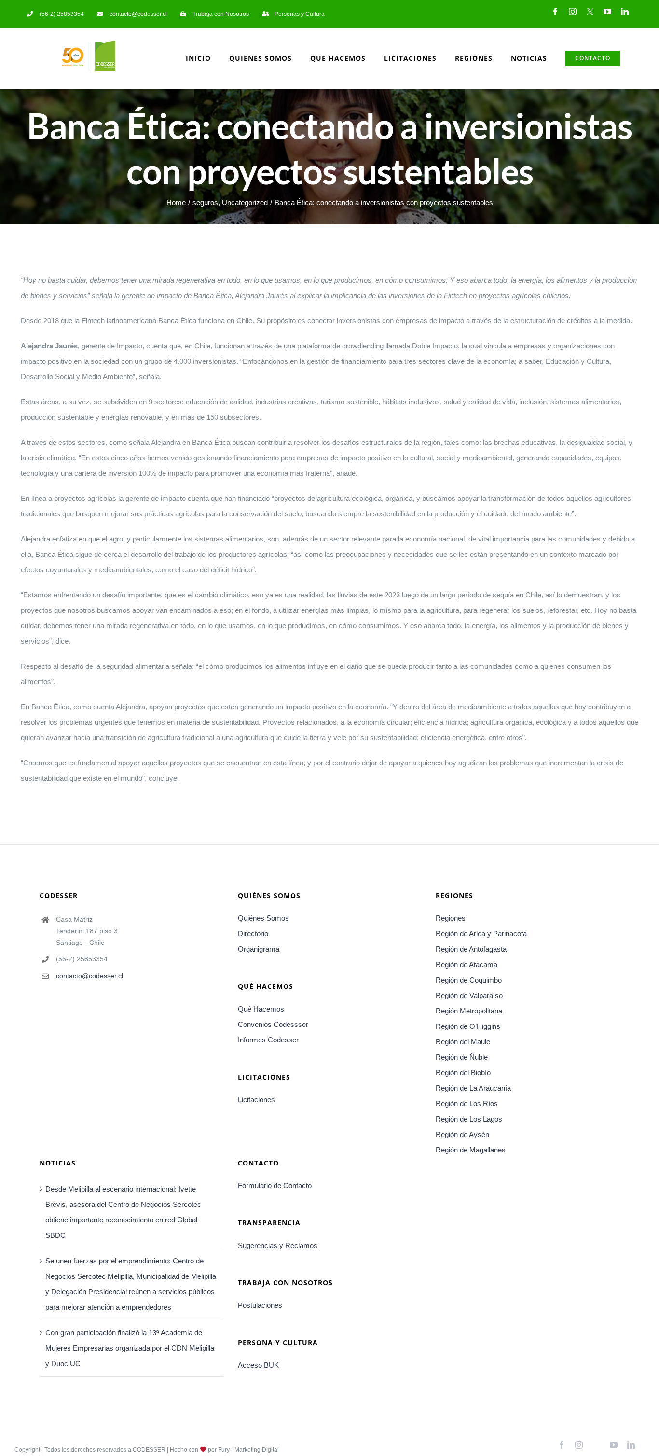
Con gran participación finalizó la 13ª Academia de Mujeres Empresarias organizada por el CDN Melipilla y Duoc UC (129, 1348)
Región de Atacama (466, 964)
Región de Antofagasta (471, 949)
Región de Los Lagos (469, 1119)
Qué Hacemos (261, 1009)
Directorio (253, 933)
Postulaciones (260, 1305)
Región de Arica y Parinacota (481, 933)
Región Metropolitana (469, 1011)
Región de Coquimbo (469, 980)
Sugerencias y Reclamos (277, 1245)
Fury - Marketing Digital (248, 1449)
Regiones (451, 918)
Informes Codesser (268, 1040)
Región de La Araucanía (473, 1088)
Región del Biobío (463, 1072)
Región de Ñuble (462, 1057)
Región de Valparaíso (469, 995)
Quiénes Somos (263, 918)
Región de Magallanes (471, 1150)
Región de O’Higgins (468, 1026)
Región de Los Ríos (467, 1103)
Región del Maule (463, 1042)
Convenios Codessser (273, 1024)
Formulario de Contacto (275, 1185)
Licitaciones (256, 1099)
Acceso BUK (258, 1365)
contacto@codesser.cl (89, 976)
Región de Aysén (462, 1134)
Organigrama (258, 949)
